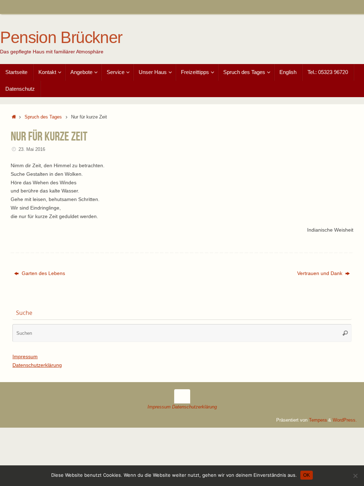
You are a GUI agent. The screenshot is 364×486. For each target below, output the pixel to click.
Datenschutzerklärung (37, 365)
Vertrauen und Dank (320, 273)
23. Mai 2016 (31, 149)
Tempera (318, 420)
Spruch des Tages (43, 117)
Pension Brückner (61, 37)
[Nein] (355, 475)
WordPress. (345, 420)
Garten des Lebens (42, 273)
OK (306, 475)
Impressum (25, 356)
